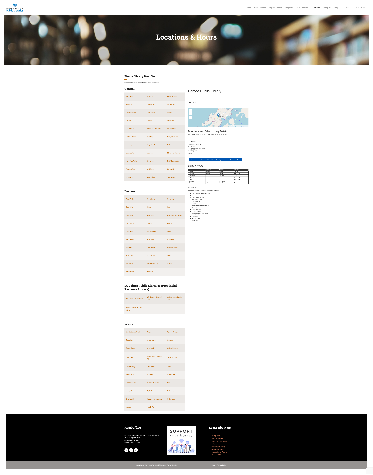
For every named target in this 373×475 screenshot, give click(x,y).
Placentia (129, 247)
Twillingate (171, 177)
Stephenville (130, 399)
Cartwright (129, 340)
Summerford (151, 177)
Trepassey (129, 264)
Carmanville (151, 104)
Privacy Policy (222, 465)
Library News (215, 436)
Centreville (171, 104)
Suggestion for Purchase (219, 452)
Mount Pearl (151, 239)
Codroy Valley (151, 340)
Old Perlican (171, 239)
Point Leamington (173, 161)
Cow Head (150, 348)
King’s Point (151, 145)
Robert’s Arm (130, 169)
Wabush (128, 407)
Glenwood (170, 121)
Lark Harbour (151, 367)
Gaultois (149, 121)
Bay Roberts (151, 199)
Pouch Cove (151, 247)
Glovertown (130, 129)
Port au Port (171, 375)
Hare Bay (150, 137)
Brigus (149, 207)
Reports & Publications (219, 441)
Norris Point (130, 375)
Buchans (129, 104)
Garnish (169, 223)
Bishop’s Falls (172, 96)
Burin (168, 207)
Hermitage (129, 145)
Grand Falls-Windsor (153, 129)
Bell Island (170, 199)
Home (213, 465)
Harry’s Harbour (172, 137)
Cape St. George (172, 332)
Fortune (149, 223)
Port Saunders (131, 383)
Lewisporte (130, 153)
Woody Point (151, 407)
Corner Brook (130, 348)
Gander (128, 121)
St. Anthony (170, 391)
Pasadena (150, 375)
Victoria (169, 264)
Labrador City (130, 367)
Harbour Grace (151, 231)
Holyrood (170, 231)
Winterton (150, 272)
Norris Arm (150, 161)
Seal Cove (150, 169)
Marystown (130, 239)
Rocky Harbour (131, 391)
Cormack (170, 340)
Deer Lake (129, 357)
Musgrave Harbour (173, 153)
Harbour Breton (131, 137)
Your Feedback (216, 455)
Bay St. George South (133, 332)
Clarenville (150, 215)
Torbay (169, 255)
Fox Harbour (130, 223)
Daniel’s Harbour (172, 348)
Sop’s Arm (150, 391)
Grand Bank (130, 231)
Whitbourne (130, 272)
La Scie (169, 145)
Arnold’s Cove (130, 199)
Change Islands (131, 113)
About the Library (217, 438)
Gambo (169, 113)
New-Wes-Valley (132, 161)
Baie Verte (129, 96)
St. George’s (171, 399)
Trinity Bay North (152, 264)
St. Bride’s (129, 255)
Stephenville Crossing (154, 399)
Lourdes (169, 367)
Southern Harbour (172, 247)
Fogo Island (151, 113)
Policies (214, 444)
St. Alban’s (129, 177)
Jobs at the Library (217, 449)
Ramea (169, 383)
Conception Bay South (174, 215)
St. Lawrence (151, 255)
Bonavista (129, 207)
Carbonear (129, 215)
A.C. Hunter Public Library (134, 298)
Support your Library (218, 447)
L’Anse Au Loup (172, 357)
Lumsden (150, 153)
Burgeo (149, 332)
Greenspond (171, 129)
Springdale (171, 169)
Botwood (150, 96)
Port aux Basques (153, 383)
